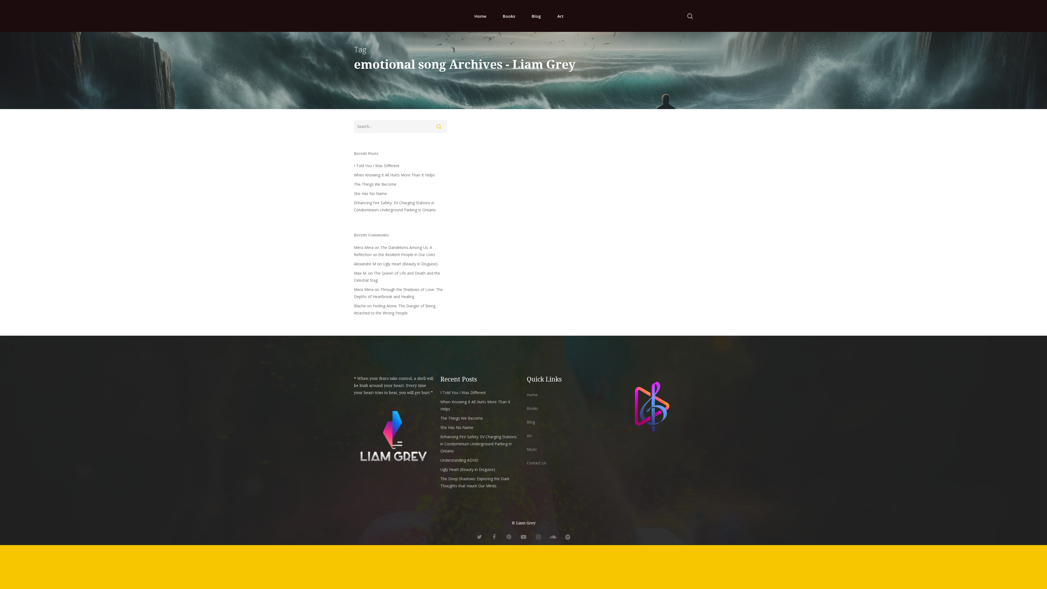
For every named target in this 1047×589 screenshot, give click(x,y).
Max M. (360, 273)
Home (480, 16)
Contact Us (536, 462)
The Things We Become (375, 184)
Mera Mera (364, 247)
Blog (536, 16)
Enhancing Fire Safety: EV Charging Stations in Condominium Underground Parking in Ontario (395, 206)
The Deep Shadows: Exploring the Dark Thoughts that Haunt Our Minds (474, 482)
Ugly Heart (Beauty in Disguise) (410, 263)
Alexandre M (365, 263)
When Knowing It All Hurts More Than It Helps (394, 175)
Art (560, 16)
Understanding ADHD (459, 460)
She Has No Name (370, 193)
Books (509, 16)
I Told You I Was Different (376, 165)
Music (532, 449)
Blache (360, 305)
